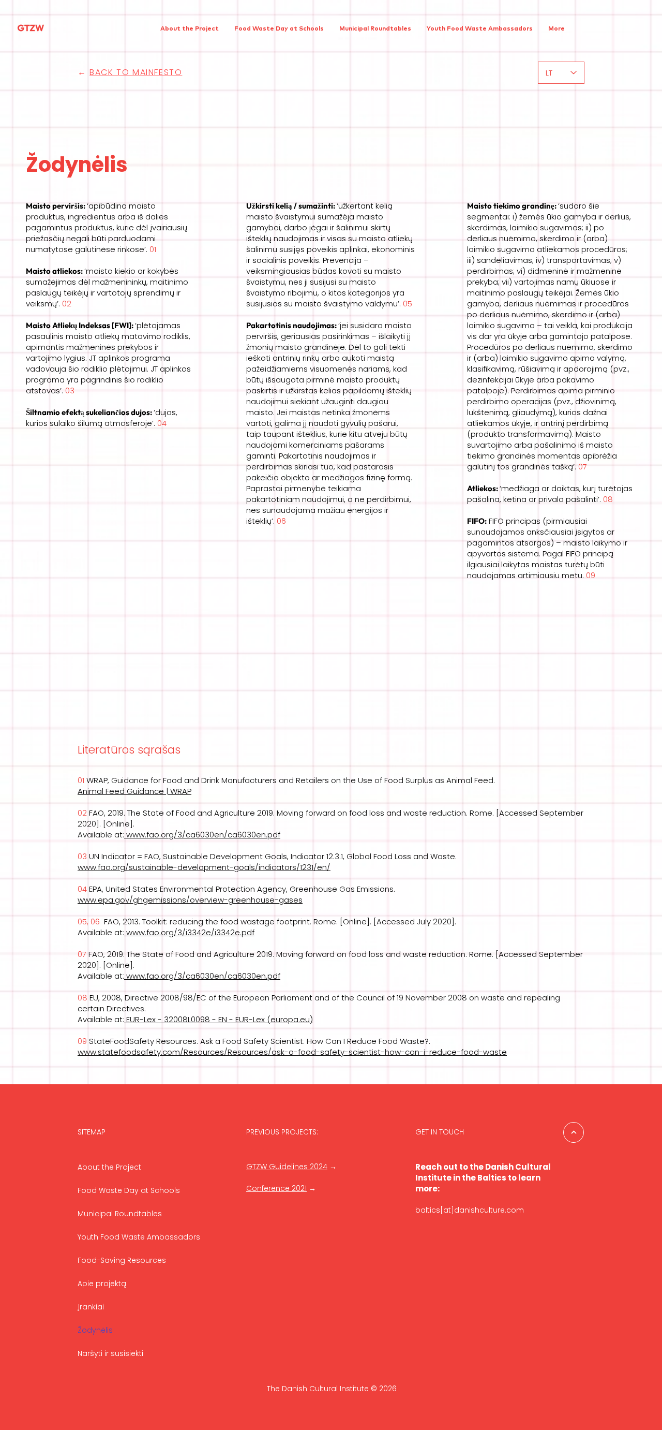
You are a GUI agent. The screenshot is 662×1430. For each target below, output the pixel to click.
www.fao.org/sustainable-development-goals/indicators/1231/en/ (204, 867)
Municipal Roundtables (120, 1213)
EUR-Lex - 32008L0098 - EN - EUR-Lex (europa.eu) (219, 1019)
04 (162, 423)
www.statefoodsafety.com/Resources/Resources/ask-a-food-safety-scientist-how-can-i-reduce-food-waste (292, 1051)
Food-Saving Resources (122, 1260)
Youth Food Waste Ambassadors (139, 1237)
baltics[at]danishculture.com (469, 1210)
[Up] (573, 1132)
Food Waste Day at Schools (129, 1190)
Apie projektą (102, 1283)
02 (66, 303)
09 (590, 575)
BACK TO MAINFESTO (135, 72)
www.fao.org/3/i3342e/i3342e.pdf (189, 932)
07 (582, 466)
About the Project (109, 1167)
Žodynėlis (95, 1330)
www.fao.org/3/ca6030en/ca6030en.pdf (202, 834)
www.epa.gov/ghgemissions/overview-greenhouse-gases (190, 899)
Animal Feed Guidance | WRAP (134, 791)
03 (69, 390)
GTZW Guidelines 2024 (286, 1166)
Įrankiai (91, 1307)
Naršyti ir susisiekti (110, 1353)
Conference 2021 (276, 1188)
